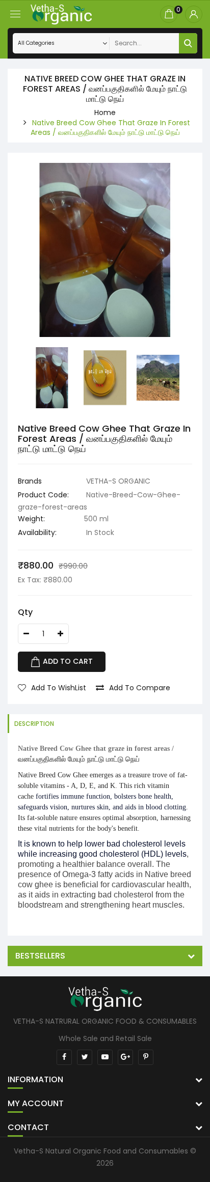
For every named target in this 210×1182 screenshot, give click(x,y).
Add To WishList (58, 688)
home (105, 112)
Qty (25, 612)
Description (34, 723)
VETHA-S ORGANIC (118, 481)
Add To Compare (139, 688)
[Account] (193, 14)
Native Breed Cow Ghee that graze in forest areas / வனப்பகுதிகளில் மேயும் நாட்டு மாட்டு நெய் (110, 127)
